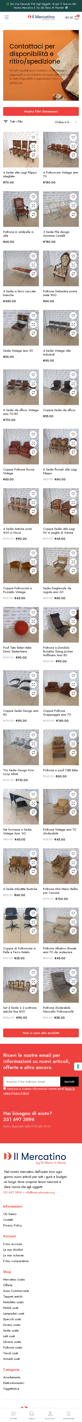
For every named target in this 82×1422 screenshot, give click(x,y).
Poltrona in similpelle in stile (18, 234)
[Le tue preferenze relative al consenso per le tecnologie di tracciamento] (78, 1066)
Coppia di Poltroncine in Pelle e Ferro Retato (19, 950)
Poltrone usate (12, 1347)
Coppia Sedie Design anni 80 (20, 712)
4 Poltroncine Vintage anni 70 (60, 174)
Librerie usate (12, 1342)
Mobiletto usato (13, 1302)
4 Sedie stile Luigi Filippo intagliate (20, 174)
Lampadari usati (13, 1313)
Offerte (7, 1285)
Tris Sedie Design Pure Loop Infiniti (18, 772)
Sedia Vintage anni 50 (18, 350)
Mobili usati (10, 1308)
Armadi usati (11, 1359)
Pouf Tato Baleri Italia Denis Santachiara (17, 649)
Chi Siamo (10, 1214)
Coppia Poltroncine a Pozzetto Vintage (17, 590)
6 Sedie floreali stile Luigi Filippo (60, 471)
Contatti (8, 1219)
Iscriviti (69, 1081)
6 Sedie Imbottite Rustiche (20, 889)
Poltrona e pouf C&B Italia (60, 770)
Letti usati (9, 1336)
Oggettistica (11, 1388)
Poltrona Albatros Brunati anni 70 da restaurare (59, 950)
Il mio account (12, 1244)
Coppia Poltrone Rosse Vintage (18, 471)
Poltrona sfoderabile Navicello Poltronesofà (58, 1009)
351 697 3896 (12, 1192)
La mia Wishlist (13, 1249)
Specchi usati (12, 1319)
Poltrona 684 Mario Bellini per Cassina (60, 891)
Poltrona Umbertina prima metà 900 (60, 293)
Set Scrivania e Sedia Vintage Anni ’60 (17, 831)
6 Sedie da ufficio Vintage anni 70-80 (20, 412)
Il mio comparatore (16, 1261)
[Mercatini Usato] (41, 18)
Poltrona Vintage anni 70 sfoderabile (59, 831)
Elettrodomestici (13, 1383)
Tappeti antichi (12, 1296)
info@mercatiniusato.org (40, 1192)
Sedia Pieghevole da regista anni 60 (57, 590)
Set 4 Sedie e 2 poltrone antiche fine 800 (20, 1009)
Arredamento (12, 1377)
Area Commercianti (16, 1291)
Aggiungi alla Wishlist (33, 137)
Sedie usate (11, 1330)
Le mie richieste (13, 1255)
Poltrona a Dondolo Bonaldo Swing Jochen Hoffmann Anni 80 (58, 651)
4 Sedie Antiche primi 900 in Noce (17, 531)
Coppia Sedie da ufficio (59, 410)
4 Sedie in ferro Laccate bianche (19, 293)
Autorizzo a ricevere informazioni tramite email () (39, 1091)
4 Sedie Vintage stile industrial (57, 352)
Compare (33, 155)
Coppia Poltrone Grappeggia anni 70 (57, 712)
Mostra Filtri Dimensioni (41, 111)
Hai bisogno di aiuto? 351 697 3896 (27, 1116)
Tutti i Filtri (16, 121)
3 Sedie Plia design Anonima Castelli (56, 234)
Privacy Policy (12, 1225)
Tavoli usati (10, 1353)
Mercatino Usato (14, 1279)
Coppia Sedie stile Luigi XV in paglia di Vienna (59, 531)
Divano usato (12, 1325)
